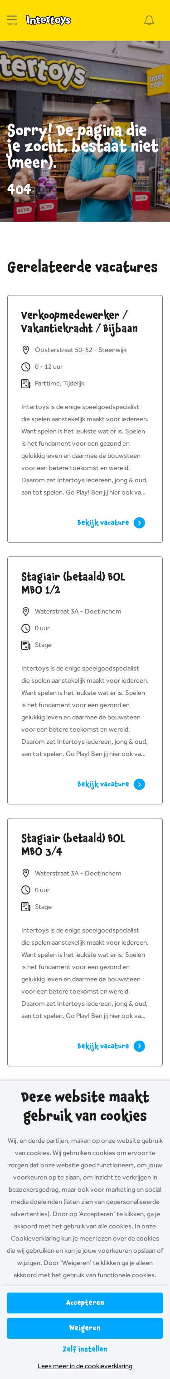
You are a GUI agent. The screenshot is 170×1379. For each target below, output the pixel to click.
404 (19, 189)
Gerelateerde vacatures (82, 267)
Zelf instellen (85, 1349)
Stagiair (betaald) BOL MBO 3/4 (73, 844)
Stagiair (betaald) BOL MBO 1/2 (73, 583)
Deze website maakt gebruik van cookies (85, 1106)
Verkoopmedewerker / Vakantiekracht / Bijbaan (79, 321)
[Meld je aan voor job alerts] (149, 20)
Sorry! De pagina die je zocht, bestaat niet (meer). (83, 147)
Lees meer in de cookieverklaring (85, 1366)
